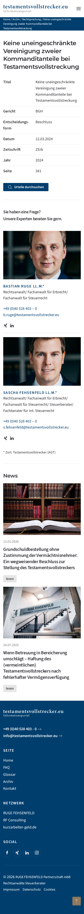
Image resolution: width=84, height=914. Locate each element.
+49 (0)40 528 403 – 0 (20, 308)
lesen (10, 578)
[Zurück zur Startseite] (35, 8)
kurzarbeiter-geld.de (19, 827)
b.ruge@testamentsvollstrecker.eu (31, 315)
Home (6, 19)
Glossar (9, 774)
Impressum (11, 889)
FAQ (6, 767)
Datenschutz (32, 889)
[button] (78, 8)
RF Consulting (14, 820)
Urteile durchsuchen (29, 187)
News (10, 476)
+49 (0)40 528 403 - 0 (20, 729)
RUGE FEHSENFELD (18, 813)
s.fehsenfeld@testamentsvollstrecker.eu (36, 427)
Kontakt (9, 788)
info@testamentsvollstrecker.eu (30, 736)
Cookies (49, 889)
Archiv (16, 19)
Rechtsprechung (31, 19)
